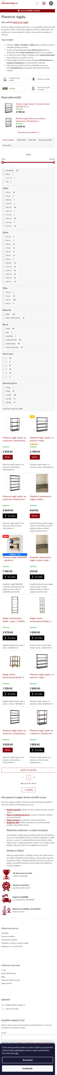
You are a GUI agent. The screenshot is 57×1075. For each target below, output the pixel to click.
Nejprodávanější (45, 140)
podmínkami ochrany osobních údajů (39, 1043)
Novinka (10, 178)
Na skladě (12, 170)
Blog (3, 977)
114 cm (10, 203)
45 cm (10, 192)
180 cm (11, 218)
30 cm (10, 292)
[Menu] (51, 3)
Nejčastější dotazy (8, 973)
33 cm (10, 236)
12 (34, 777)
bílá (9, 332)
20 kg (10, 387)
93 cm (10, 259)
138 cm (11, 207)
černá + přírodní (14, 347)
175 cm (10, 215)
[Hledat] (37, 3)
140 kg (10, 398)
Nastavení (27, 1060)
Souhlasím (27, 1068)
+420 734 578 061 (12, 1009)
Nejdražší (32, 140)
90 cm (10, 255)
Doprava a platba (8, 936)
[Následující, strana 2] (28, 777)
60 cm (10, 244)
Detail (8, 457)
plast (10, 314)
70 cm (10, 248)
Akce (9, 174)
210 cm (10, 222)
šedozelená (13, 343)
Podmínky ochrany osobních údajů (14, 943)
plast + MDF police (15, 318)
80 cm (10, 251)
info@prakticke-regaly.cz (15, 1005)
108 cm (10, 200)
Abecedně (7, 145)
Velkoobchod (6, 983)
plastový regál (20, 22)
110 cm (11, 266)
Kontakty (4, 933)
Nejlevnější (21, 140)
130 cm (11, 274)
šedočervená (13, 340)
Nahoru (29, 790)
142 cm (10, 211)
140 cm (11, 278)
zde (16, 1053)
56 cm (10, 240)
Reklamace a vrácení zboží (11, 946)
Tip (9, 181)
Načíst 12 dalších (29, 770)
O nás (3, 970)
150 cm (11, 281)
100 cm (11, 263)
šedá (10, 328)
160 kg (10, 402)
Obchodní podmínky (9, 940)
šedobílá (11, 336)
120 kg (11, 395)
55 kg (10, 391)
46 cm (11, 300)
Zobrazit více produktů (27, 132)
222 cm (11, 226)
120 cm (11, 270)
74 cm (10, 196)
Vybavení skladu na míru (10, 980)
